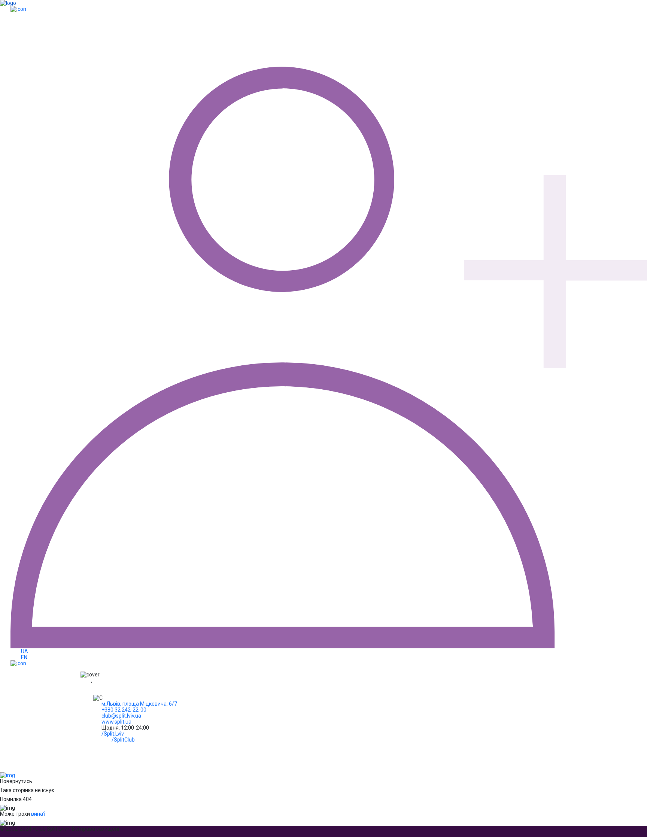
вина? (38, 814)
